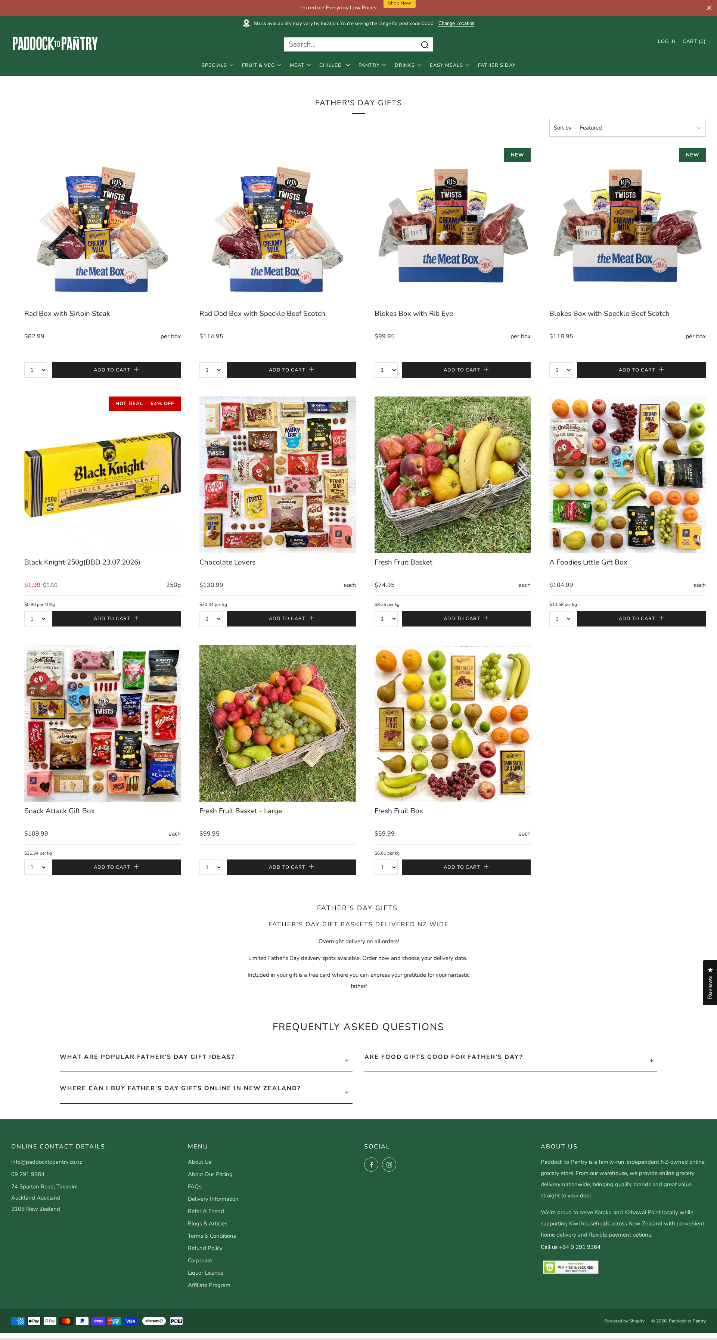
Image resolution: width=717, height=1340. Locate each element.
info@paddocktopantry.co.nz (46, 1162)
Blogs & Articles (207, 1223)
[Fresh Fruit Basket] (453, 475)
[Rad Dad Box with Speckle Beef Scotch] (277, 226)
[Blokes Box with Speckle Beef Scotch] (627, 226)
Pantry (369, 65)
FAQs (195, 1186)
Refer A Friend (206, 1211)
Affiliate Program (209, 1285)
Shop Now (399, 7)
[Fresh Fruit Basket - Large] (277, 723)
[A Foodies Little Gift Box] (627, 475)
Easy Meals (446, 65)
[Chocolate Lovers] (277, 475)
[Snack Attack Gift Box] (102, 723)
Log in (667, 41)
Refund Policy (205, 1248)
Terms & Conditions (212, 1236)
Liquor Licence (205, 1273)
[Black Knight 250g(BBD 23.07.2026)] (102, 475)
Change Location (456, 23)
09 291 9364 (27, 1174)
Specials (214, 65)
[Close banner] (709, 8)
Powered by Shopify (624, 1321)
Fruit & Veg (258, 65)
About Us (199, 1162)
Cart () (694, 41)
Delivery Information (213, 1199)
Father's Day (497, 65)
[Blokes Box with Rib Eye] (453, 226)
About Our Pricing (210, 1174)
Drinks (405, 65)
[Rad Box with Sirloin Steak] (102, 226)
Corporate (200, 1260)
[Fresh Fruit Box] (453, 723)
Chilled (331, 65)
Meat (297, 65)
